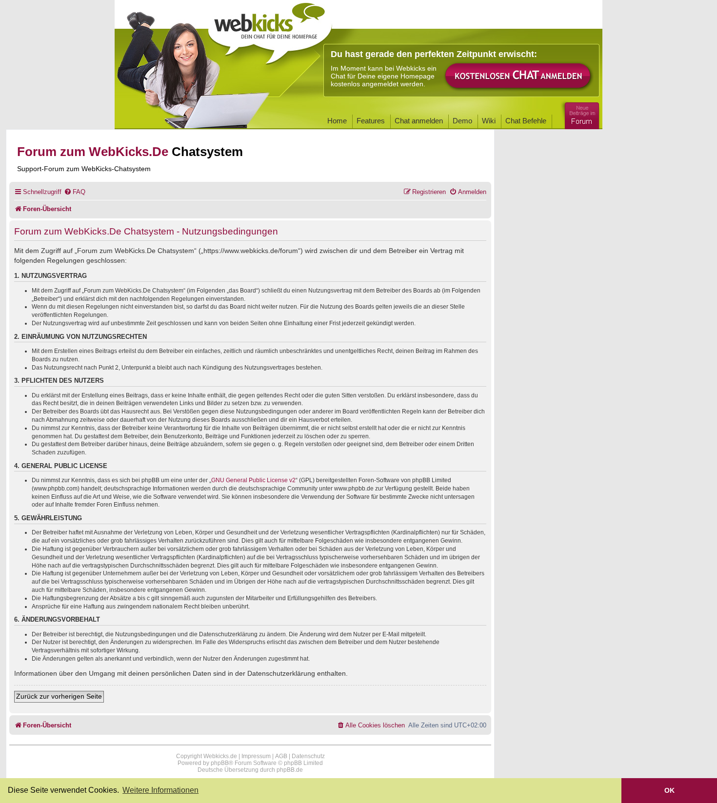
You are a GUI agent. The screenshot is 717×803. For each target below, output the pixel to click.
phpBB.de (290, 769)
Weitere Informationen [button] (160, 790)
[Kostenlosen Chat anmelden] (518, 76)
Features (371, 121)
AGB (281, 756)
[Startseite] (270, 30)
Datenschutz (308, 756)
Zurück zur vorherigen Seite (59, 696)
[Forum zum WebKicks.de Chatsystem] (580, 113)
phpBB (220, 763)
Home (337, 121)
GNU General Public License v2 (253, 480)
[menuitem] (74, 192)
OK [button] (669, 790)
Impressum (256, 756)
